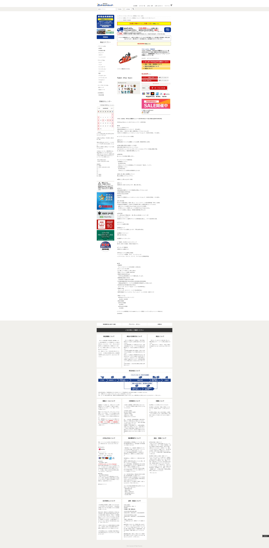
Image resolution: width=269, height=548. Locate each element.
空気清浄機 (101, 95)
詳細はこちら (156, 23)
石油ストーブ (101, 89)
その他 (100, 82)
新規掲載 (129, 20)
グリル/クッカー (102, 75)
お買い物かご (171, 5)
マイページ (167, 5)
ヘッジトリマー (102, 57)
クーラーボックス (102, 77)
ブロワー (100, 54)
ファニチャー (101, 71)
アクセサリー (101, 79)
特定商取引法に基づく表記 (109, 324)
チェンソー (101, 52)
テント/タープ (101, 66)
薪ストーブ (101, 87)
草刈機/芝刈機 (101, 50)
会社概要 (135, 5)
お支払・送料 (150, 5)
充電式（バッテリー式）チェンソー (148, 18)
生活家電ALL (101, 92)
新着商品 (105, 37)
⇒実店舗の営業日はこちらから (107, 105)
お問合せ (160, 324)
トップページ (119, 15)
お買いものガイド (159, 5)
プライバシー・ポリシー (134, 324)
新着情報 (124, 20)
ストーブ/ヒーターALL (103, 85)
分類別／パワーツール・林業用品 (129, 18)
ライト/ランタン (102, 69)
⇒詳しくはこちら (153, 472)
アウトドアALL (101, 60)
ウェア (100, 62)
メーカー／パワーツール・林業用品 (130, 15)
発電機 (100, 48)
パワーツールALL (102, 46)
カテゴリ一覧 (142, 5)
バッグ (100, 64)
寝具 (99, 73)
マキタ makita (140, 15)
